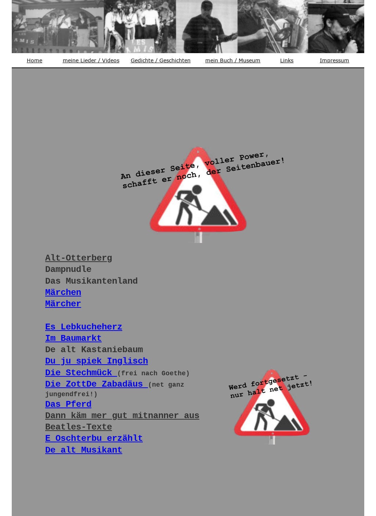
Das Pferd (68, 404)
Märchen (63, 293)
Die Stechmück (81, 373)
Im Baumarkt (73, 338)
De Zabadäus (117, 384)
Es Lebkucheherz (83, 327)
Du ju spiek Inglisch (96, 361)
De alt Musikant (83, 450)
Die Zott (65, 384)
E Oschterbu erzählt (94, 438)
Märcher (63, 304)
